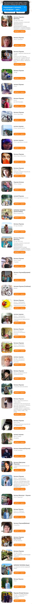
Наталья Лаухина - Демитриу (19, 17)
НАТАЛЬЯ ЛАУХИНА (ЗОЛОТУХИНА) (19, 210)
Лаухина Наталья (19, 182)
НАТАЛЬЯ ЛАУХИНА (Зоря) (21, 565)
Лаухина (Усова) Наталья (21, 593)
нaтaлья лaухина (18, 126)
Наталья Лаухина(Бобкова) (22, 523)
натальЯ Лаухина (19, 196)
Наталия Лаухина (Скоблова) (22, 286)
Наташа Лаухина (18, 509)
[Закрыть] (25, 7)
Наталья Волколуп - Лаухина (22, 495)
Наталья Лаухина (19, 37)
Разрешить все (9, 11)
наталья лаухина (18, 140)
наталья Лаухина (19, 84)
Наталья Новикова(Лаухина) (22, 448)
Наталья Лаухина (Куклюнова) (19, 538)
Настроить (20, 11)
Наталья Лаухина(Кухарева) (22, 272)
